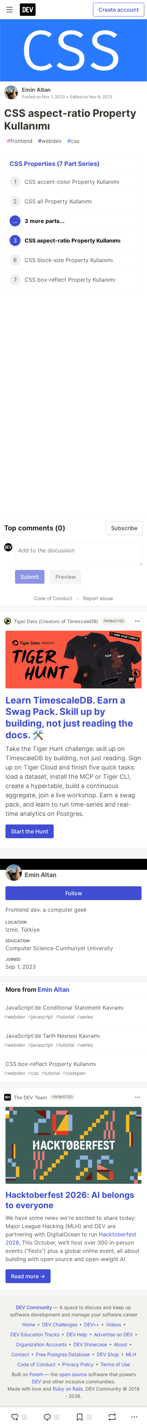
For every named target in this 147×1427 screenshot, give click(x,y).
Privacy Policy (78, 1364)
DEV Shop (108, 1354)
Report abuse (98, 598)
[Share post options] (134, 1417)
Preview (65, 576)
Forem (36, 1374)
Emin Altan (36, 89)
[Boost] (112, 1417)
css (73, 140)
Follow (73, 893)
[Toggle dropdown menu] (137, 621)
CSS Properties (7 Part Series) (54, 163)
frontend (19, 140)
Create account (118, 9)
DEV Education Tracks (34, 1334)
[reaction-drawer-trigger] (19, 1417)
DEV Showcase (90, 1344)
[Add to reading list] (84, 1417)
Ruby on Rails (68, 1389)
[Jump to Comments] (51, 1417)
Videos (113, 1324)
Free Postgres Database (63, 1354)
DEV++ (91, 1324)
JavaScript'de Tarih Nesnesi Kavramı (52, 1040)
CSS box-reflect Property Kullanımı (50, 1068)
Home (28, 1324)
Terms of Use (115, 1364)
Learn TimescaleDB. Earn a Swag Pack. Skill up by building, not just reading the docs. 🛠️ (69, 718)
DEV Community (34, 1307)
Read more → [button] (28, 1276)
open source (73, 1374)
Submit (30, 576)
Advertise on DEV (113, 1334)
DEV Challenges (59, 1324)
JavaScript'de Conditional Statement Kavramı (63, 1012)
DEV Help (76, 1334)
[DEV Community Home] (27, 9)
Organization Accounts (41, 1344)
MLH (131, 1354)
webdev (50, 140)
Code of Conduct (53, 598)
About (120, 1344)
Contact (20, 1354)
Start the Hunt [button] (29, 831)
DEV (36, 1381)
